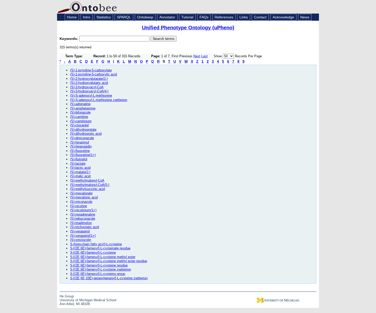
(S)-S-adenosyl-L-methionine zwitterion (98, 100)
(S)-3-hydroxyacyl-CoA (87, 87)
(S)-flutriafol (78, 159)
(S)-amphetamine (82, 108)
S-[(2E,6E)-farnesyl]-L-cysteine (93, 252)
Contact (260, 17)
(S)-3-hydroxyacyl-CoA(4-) (89, 91)
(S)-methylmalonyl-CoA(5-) (89, 185)
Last (204, 56)
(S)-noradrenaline (82, 214)
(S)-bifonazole (80, 112)
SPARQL (124, 17)
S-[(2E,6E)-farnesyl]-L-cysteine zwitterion (100, 269)
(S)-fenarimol (79, 142)
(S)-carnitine (79, 117)
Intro (86, 17)
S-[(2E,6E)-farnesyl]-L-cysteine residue (99, 265)
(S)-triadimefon (81, 223)
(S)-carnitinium (81, 121)
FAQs (204, 17)
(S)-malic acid (80, 176)
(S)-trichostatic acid (84, 227)
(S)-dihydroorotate (83, 129)
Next (196, 56)
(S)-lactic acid (80, 168)
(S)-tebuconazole (82, 218)
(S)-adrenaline (80, 104)
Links (243, 17)
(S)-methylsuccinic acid (87, 189)
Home (72, 17)
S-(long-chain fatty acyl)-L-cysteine (96, 244)
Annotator (167, 17)
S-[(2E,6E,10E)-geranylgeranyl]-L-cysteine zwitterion (109, 278)
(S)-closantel (79, 125)
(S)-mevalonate (81, 193)
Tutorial (187, 17)
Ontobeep (145, 17)
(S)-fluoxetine (80, 151)
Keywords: (69, 39)
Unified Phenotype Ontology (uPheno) (188, 27)
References (224, 17)
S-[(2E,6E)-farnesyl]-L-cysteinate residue (100, 248)
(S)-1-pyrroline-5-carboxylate (91, 70)
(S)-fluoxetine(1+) (83, 155)
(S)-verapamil (80, 231)
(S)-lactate (77, 163)
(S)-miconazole (81, 202)
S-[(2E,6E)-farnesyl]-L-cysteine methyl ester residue (108, 261)
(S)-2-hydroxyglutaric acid (89, 83)
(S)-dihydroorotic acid (86, 134)
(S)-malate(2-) (80, 172)
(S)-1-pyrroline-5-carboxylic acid (93, 74)
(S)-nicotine (78, 206)
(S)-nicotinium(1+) (83, 210)
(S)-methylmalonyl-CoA (87, 180)
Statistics (103, 17)
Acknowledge (283, 17)
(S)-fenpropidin (81, 146)
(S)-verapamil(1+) (83, 236)
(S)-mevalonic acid (84, 197)
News (304, 17)
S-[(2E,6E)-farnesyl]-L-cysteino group (97, 274)
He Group (67, 296)
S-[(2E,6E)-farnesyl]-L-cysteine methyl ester (102, 257)
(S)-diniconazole (82, 138)
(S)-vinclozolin (80, 240)
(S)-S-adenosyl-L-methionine (91, 95)
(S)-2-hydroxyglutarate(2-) (89, 79)
